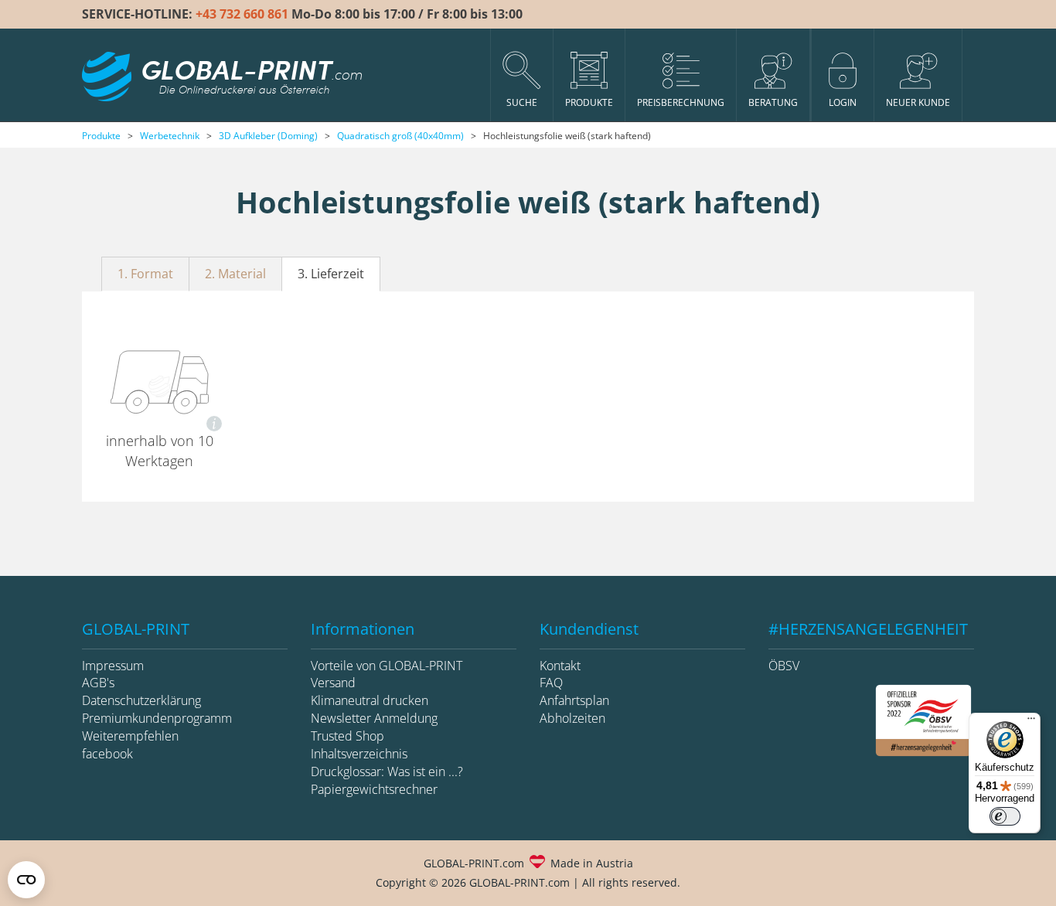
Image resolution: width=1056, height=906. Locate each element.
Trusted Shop (347, 735)
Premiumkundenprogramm (157, 718)
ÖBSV (783, 665)
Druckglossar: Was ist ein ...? (387, 771)
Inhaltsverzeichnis (359, 753)
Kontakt (560, 665)
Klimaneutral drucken (369, 700)
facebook (107, 753)
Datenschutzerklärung (141, 700)
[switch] (1005, 816)
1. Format (145, 273)
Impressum (113, 665)
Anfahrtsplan (574, 700)
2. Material (235, 273)
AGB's (98, 682)
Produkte (101, 135)
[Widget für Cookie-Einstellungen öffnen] (26, 879)
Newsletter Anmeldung (374, 718)
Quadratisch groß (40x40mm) (400, 135)
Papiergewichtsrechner (374, 789)
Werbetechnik (169, 135)
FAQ (551, 682)
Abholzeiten (572, 718)
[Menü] (1031, 722)
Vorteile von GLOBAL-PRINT (386, 665)
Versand (333, 682)
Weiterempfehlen (130, 735)
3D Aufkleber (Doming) (268, 135)
